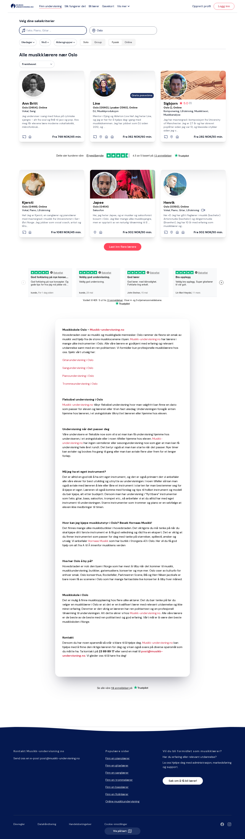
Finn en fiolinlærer (116, 794)
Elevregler (19, 824)
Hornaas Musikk (98, 541)
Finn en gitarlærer (116, 765)
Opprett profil (201, 6)
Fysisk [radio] (115, 42)
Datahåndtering (47, 824)
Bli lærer (94, 6)
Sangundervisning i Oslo (77, 368)
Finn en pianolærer (117, 758)
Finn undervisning (50, 6)
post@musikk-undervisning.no (60, 758)
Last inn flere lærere (122, 247)
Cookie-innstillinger (115, 824)
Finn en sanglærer (117, 773)
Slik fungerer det (75, 6)
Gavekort (108, 6)
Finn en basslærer (117, 787)
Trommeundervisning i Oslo (80, 384)
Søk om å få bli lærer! (183, 781)
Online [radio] (128, 42)
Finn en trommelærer (119, 780)
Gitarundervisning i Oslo (77, 360)
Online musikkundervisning (122, 801)
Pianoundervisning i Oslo (78, 376)
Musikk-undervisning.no (145, 339)
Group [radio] (98, 42)
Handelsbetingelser (80, 824)
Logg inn (224, 6)
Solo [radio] (86, 42)
